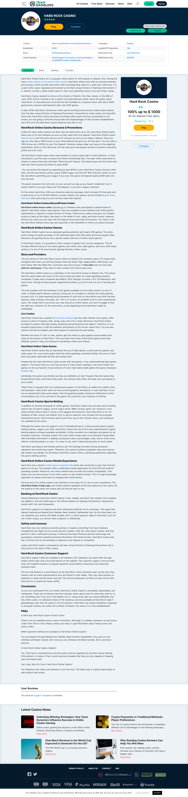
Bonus (41, 70)
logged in (38, 695)
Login (149, 3)
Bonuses (110, 3)
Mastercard (36, 784)
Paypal (82, 784)
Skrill (115, 784)
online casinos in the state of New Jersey (47, 81)
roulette (25, 371)
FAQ (117, 768)
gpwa (147, 775)
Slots (129, 3)
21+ (100, 774)
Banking (54, 70)
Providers (69, 70)
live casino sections (64, 318)
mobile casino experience (57, 465)
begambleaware (119, 774)
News (121, 3)
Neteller (100, 784)
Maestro (45, 784)
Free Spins (96, 3)
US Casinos (82, 3)
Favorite (156, 30)
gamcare (137, 774)
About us (93, 768)
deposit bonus (28, 138)
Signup (161, 3)
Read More (41, 733)
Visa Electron (68, 784)
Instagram (24, 774)
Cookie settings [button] (142, 793)
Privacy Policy (76, 768)
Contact (106, 768)
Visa (55, 784)
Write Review (135, 30)
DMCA (160, 775)
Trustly (147, 784)
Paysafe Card (130, 784)
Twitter (35, 774)
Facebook (29, 774)
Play (53, 26)
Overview (28, 70)
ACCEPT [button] (157, 793)
